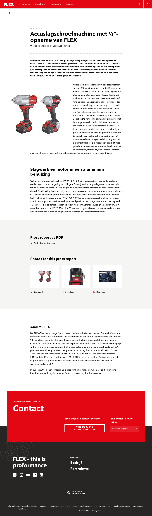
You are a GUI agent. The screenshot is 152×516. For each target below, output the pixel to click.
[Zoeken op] (136, 429)
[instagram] (21, 475)
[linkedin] (41, 475)
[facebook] (14, 475)
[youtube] (28, 475)
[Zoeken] (147, 4)
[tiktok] (34, 475)
